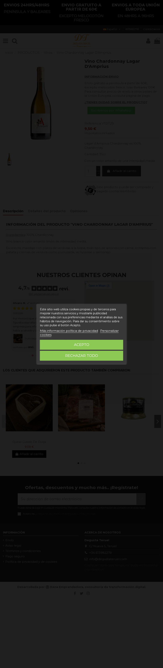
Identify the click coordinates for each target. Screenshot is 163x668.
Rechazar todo (81, 356)
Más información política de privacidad (69, 331)
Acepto (81, 345)
